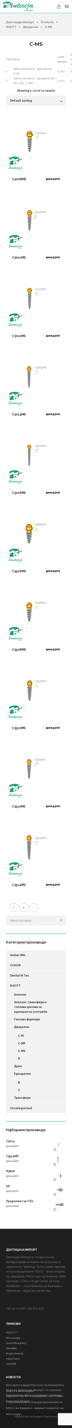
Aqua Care (13, 1358)
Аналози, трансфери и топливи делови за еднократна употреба (30, 1007)
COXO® (15, 965)
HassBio (11, 1348)
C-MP (21, 1043)
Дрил (18, 1066)
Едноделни (22, 1073)
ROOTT (15, 985)
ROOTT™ (12, 1332)
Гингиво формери (27, 1019)
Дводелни (21, 1027)
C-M (21, 1035)
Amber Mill (17, 955)
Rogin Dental (14, 1353)
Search (61, 921)
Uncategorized (21, 1108)
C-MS (21, 1051)
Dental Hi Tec (19, 975)
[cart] (59, 7)
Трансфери (22, 1097)
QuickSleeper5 (16, 1343)
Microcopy (13, 1337)
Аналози (20, 994)
